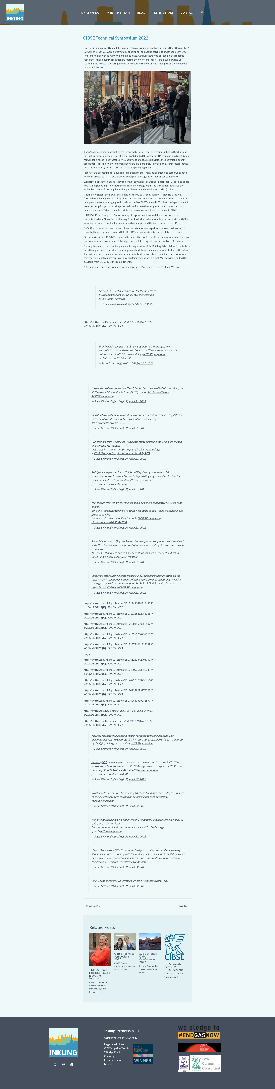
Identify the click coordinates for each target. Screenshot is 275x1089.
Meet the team (118, 12)
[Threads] (71, 1064)
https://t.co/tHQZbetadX (105, 587)
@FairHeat (118, 502)
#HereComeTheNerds (112, 298)
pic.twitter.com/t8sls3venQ (152, 880)
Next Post (185, 906)
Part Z (108, 176)
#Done (110, 880)
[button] (202, 12)
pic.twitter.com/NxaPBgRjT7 (133, 453)
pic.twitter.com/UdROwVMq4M (110, 774)
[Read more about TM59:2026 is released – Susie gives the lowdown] (100, 949)
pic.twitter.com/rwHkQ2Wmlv (109, 484)
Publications (94, 985)
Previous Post (92, 906)
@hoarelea (119, 441)
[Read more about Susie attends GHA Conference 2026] (150, 941)
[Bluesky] (63, 1064)
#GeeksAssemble (143, 294)
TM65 (101, 163)
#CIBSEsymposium (110, 294)
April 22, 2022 (137, 748)
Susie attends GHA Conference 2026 (148, 958)
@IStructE (125, 346)
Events (124, 963)
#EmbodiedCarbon (158, 392)
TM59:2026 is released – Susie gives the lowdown (99, 974)
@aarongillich (99, 762)
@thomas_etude (163, 575)
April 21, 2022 (144, 304)
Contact (187, 12)
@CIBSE (119, 850)
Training (127, 966)
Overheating (101, 982)
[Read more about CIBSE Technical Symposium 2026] (125, 941)
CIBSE (92, 982)
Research (118, 966)
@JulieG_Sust (141, 575)
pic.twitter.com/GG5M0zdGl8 (109, 522)
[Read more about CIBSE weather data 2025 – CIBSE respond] (175, 946)
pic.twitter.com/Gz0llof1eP (114, 358)
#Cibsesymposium (110, 831)
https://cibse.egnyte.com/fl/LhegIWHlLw (157, 266)
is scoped (122, 237)
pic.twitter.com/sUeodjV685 (108, 422)
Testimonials (162, 12)
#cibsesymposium (148, 770)
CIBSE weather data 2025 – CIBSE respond (174, 966)
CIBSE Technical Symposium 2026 (124, 956)
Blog (141, 12)
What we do (90, 12)
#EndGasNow (151, 194)
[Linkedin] (55, 1064)
